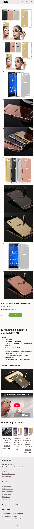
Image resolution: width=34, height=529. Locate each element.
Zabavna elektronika (8, 494)
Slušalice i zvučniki (7, 489)
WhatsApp (21, 467)
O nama (4, 471)
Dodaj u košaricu (16, 315)
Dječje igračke (6, 497)
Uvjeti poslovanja (7, 476)
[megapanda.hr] (4, 2)
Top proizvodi (6, 499)
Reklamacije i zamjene (8, 474)
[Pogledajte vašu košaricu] (22, 2)
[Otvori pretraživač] (27, 2)
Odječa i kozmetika (7, 491)
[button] (2, 7)
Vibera (16, 467)
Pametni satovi (6, 486)
